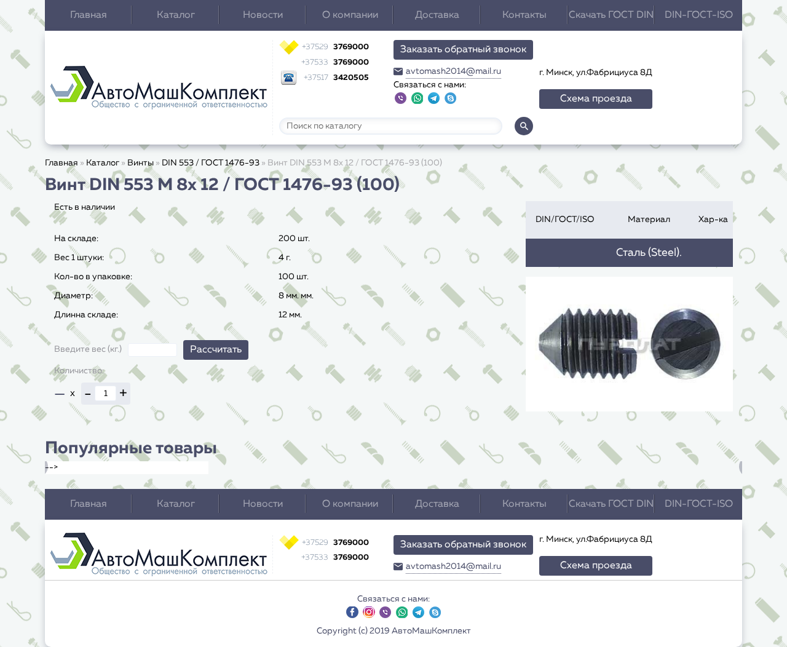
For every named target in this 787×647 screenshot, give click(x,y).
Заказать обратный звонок (463, 50)
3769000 (335, 47)
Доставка (437, 15)
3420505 (336, 78)
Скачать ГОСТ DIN (611, 15)
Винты (140, 163)
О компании (350, 15)
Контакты (524, 15)
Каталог (176, 15)
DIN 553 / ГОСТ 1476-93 (210, 163)
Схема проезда (596, 99)
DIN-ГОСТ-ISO (699, 15)
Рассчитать (216, 350)
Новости (263, 15)
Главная (88, 15)
